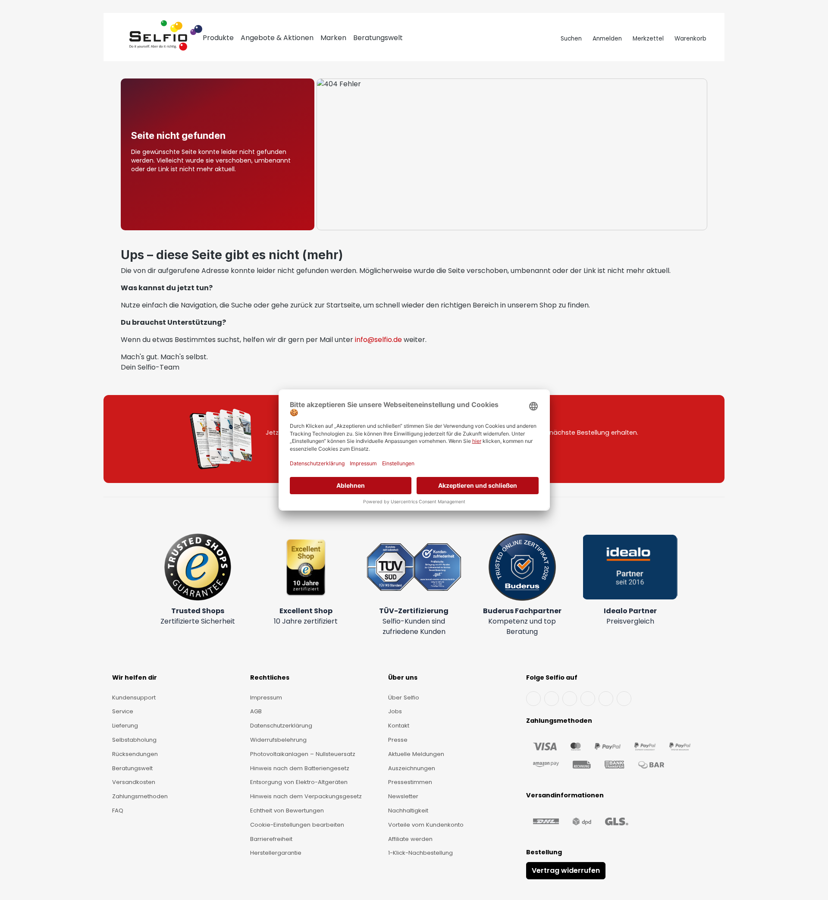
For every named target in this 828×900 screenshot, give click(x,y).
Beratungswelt (132, 768)
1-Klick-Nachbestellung (420, 853)
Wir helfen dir (134, 677)
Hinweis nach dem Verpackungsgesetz (306, 796)
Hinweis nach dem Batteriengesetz (299, 768)
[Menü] (121, 39)
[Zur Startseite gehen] (166, 39)
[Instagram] (569, 698)
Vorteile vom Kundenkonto (426, 825)
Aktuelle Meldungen (416, 754)
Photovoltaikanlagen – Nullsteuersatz (302, 754)
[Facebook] (533, 698)
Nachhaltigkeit (408, 810)
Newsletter (403, 796)
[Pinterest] (624, 698)
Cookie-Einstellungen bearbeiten (297, 825)
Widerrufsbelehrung (278, 740)
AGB (256, 711)
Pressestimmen (410, 782)
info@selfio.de (378, 340)
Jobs (395, 711)
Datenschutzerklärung (281, 725)
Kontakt (398, 725)
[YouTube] (551, 698)
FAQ (117, 810)
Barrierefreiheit (271, 839)
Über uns (402, 677)
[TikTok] (606, 698)
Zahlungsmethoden (140, 796)
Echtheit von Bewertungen (287, 810)
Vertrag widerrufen (566, 870)
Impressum (266, 697)
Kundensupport (134, 697)
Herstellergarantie (275, 853)
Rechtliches (269, 677)
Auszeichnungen (411, 768)
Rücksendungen (135, 754)
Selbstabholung (134, 740)
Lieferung (125, 725)
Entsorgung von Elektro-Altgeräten (299, 782)
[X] (587, 698)
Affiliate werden (410, 839)
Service (122, 711)
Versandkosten (133, 782)
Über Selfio (403, 697)
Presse (398, 740)
